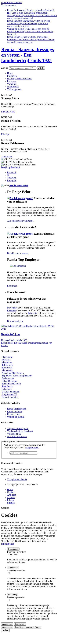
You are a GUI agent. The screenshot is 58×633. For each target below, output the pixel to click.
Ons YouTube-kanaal (17, 436)
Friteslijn (5, 134)
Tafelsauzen (6, 156)
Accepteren (7, 624)
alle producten (32, 447)
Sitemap (11, 503)
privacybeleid (7, 543)
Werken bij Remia (15, 416)
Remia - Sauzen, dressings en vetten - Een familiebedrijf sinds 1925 (27, 55)
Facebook (11, 172)
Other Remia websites (11, 2)
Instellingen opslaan (23, 627)
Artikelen (11, 495)
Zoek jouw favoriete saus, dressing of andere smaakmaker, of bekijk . (25, 446)
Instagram (11, 180)
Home (10, 489)
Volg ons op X (14, 434)
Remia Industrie (14, 411)
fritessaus (11, 310)
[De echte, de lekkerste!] (20, 198)
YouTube (11, 177)
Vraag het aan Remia (17, 479)
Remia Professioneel (16, 408)
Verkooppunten (8, 5)
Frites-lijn (32, 313)
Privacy (10, 500)
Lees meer (12, 285)
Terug (37, 627)
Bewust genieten (15, 321)
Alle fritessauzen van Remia (20, 220)
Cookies (11, 497)
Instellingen (20, 624)
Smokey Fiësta (8, 111)
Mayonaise (12, 307)
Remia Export (13, 414)
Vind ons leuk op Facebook (20, 431)
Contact (10, 492)
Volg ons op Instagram (17, 428)
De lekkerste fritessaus (17, 253)
